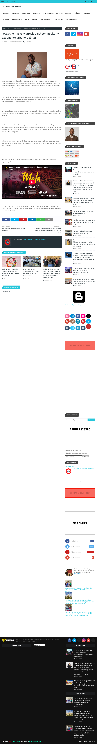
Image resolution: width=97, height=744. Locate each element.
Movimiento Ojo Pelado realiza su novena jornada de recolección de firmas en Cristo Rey (84, 281)
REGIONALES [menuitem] (36, 13)
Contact (13, 1)
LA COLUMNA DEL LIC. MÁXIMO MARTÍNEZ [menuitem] (65, 20)
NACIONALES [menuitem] (15, 13)
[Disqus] (80, 378)
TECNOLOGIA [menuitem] (86, 13)
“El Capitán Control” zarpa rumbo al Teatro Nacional (83, 212)
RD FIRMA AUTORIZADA (11, 7)
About (7, 1)
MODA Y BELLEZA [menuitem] (45, 20)
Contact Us (92, 741)
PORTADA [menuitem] (6, 13)
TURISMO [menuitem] (6, 20)
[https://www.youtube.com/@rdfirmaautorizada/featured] (92, 34)
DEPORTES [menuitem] (59, 13)
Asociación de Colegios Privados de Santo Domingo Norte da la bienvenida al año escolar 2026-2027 (83, 201)
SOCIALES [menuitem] (68, 13)
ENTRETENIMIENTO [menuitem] (17, 20)
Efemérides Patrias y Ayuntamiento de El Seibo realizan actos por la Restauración (31, 272)
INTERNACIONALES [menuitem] (48, 13)
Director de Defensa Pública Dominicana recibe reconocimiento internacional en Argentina (83, 171)
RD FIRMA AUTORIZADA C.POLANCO (13, 42)
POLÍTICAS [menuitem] (77, 13)
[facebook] (85, 1)
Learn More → (78, 574)
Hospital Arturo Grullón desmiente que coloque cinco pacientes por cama (84, 222)
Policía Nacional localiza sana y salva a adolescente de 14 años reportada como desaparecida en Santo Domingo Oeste (52, 273)
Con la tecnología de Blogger (73, 305)
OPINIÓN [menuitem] (34, 20)
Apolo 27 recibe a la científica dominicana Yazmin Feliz (82, 232)
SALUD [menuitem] (27, 20)
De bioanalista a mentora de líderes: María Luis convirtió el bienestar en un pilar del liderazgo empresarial (84, 243)
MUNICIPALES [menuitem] (26, 13)
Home (2, 1)
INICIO (80, 741)
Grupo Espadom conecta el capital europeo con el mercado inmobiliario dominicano (84, 270)
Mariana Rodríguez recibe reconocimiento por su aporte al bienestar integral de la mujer (10, 272)
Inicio (4, 28)
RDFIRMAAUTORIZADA (35, 741)
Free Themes (16, 741)
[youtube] (86, 34)
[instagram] (88, 1)
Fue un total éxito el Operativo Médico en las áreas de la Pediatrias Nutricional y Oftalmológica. (78, 589)
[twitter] (91, 1)
